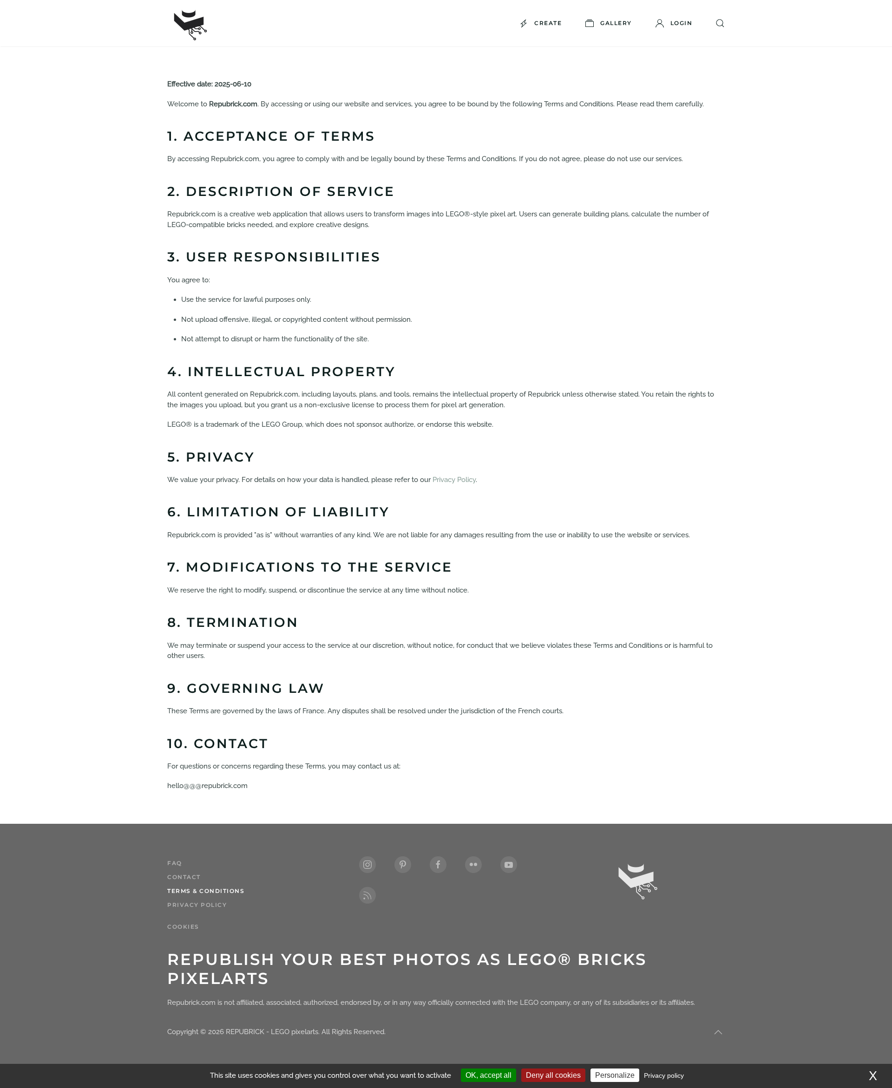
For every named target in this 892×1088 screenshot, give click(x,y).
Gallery (616, 23)
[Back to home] (190, 23)
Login (681, 23)
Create (548, 23)
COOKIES (183, 926)
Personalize (615, 1075)
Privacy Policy (454, 480)
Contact (184, 876)
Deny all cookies (553, 1075)
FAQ (174, 863)
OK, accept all (489, 1075)
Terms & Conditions (205, 890)
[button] (718, 1032)
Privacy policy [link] (664, 1075)
